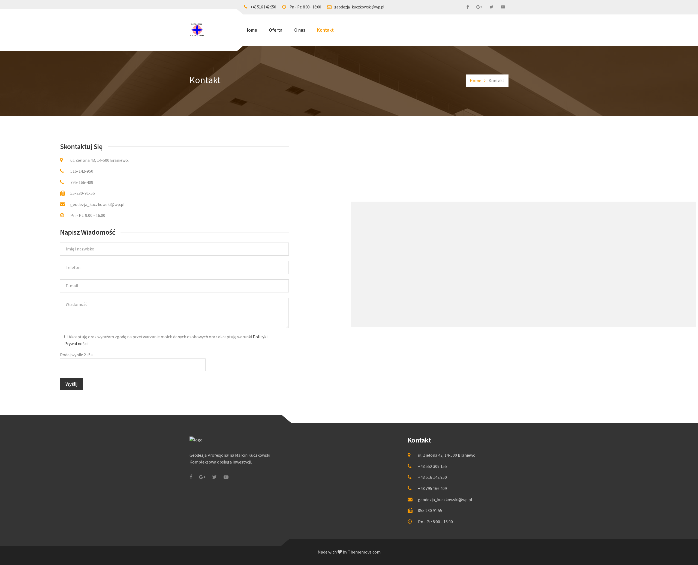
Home (251, 30)
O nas (299, 30)
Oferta (275, 30)
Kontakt (325, 30)
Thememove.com (364, 552)
